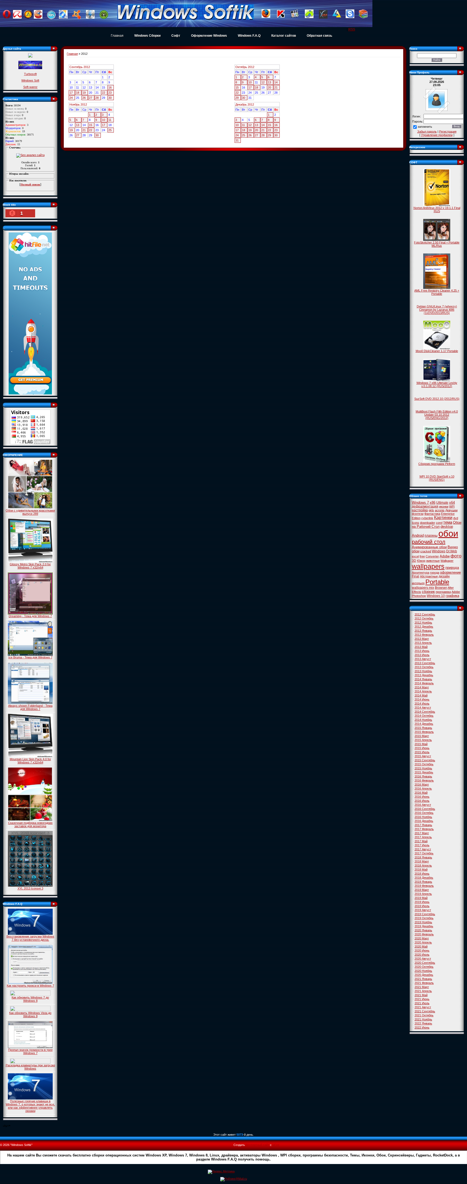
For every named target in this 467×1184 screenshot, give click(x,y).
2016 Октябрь (424, 812)
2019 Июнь (422, 902)
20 (269, 87)
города (434, 572)
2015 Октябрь (424, 764)
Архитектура (420, 572)
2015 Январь (423, 727)
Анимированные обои (429, 547)
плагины (431, 535)
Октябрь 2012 (244, 67)
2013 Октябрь (424, 667)
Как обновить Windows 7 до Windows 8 (30, 999)
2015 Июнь (422, 748)
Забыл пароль (427, 131)
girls (431, 510)
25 (110, 130)
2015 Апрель (423, 740)
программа (443, 591)
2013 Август (423, 659)
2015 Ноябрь (423, 768)
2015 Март (422, 736)
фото (456, 556)
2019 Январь (423, 881)
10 (250, 82)
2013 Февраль (424, 634)
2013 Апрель (423, 642)
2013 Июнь (422, 650)
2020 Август (423, 958)
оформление (450, 572)
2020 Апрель (423, 942)
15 (237, 87)
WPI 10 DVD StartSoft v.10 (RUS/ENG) (436, 478)
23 (110, 92)
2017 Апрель (423, 837)
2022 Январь (423, 1023)
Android (418, 535)
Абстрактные (429, 576)
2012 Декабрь (424, 626)
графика (452, 596)
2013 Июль (422, 655)
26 (84, 97)
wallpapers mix (423, 588)
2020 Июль (422, 954)
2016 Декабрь (424, 821)
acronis (440, 510)
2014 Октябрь (424, 715)
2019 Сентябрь (425, 914)
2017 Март (422, 833)
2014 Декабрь (424, 723)
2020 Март (422, 938)
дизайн (444, 576)
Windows (438, 551)
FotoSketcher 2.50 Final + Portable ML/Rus (436, 244)
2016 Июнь (422, 796)
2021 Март (422, 987)
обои (448, 534)
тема (447, 522)
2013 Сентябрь (425, 663)
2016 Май (421, 792)
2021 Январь (423, 978)
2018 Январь (423, 857)
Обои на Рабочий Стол (436, 524)
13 (269, 82)
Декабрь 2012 (244, 104)
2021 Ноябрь (423, 1019)
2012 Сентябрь (425, 614)
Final (415, 576)
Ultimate (442, 503)
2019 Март (422, 889)
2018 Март (422, 861)
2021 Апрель (423, 991)
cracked (425, 551)
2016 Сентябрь (425, 808)
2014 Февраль (424, 683)
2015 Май (421, 744)
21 (276, 87)
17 (71, 92)
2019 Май (421, 897)
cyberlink (427, 518)
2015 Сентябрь (425, 760)
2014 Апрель (423, 691)
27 (90, 97)
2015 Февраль (424, 731)
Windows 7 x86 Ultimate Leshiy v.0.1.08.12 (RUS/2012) (436, 384)
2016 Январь (423, 776)
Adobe (445, 556)
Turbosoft (30, 74)
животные (433, 560)
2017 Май (421, 841)
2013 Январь (423, 630)
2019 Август (423, 910)
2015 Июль (422, 752)
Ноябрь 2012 (78, 104)
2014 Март (422, 687)
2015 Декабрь (424, 772)
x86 (432, 502)
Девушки (451, 510)
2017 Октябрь (424, 853)
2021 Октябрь (424, 1015)
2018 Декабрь (424, 877)
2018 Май (421, 869)
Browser (441, 588)
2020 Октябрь (424, 966)
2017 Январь (423, 825)
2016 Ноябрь (423, 816)
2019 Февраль (424, 885)
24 (71, 97)
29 (237, 97)
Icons (415, 522)
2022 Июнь (422, 1027)
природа (452, 568)
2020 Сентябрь (425, 962)
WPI (452, 506)
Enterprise (448, 513)
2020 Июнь (422, 950)
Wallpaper (447, 560)
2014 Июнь (422, 699)
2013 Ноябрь (423, 671)
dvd (455, 518)
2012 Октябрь (424, 618)
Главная (117, 36)
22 (103, 92)
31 (237, 140)
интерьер (418, 583)
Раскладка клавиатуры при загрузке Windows (30, 1067)
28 (97, 97)
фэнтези (417, 513)
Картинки (443, 517)
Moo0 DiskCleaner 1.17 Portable (437, 351)
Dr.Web (451, 551)
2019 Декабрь (424, 926)
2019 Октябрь (424, 918)
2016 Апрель (423, 788)
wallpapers (428, 566)
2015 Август (423, 756)
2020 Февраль (424, 934)
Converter (432, 556)
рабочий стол (428, 542)
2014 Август (423, 707)
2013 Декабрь (424, 675)
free (422, 556)
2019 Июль (422, 906)
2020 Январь (423, 930)
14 (276, 82)
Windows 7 (420, 502)
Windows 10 (436, 596)
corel (439, 522)
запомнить (425, 126)
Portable (437, 582)
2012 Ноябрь (423, 622)
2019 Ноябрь (423, 922)
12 (263, 82)
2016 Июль (422, 800)
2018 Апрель (423, 865)
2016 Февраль (424, 780)
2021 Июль (422, 1003)
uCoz (275, 1144)
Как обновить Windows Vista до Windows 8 (30, 1014)
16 (110, 87)
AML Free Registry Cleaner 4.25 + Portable (436, 292)
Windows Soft (30, 80)
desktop (447, 527)
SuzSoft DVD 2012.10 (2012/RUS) (436, 398)
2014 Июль (422, 703)
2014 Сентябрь (425, 711)
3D (414, 561)
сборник (428, 592)
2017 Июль (422, 845)
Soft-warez (30, 87)
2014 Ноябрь (423, 719)
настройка (420, 510)
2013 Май (421, 646)
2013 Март (422, 638)
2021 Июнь (422, 999)
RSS (351, 29)
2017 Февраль (424, 829)
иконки (443, 506)
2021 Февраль (424, 983)
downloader (427, 522)
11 (109, 119)
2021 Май (421, 995)
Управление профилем (437, 135)
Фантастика (432, 513)
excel (415, 556)
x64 (452, 502)
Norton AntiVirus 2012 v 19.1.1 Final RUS (436, 209)
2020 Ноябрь (423, 970)
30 (110, 97)
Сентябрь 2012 (79, 67)
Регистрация (447, 131)
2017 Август (423, 849)
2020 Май (421, 946)
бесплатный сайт (257, 1144)
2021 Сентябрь (425, 1011)
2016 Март (422, 784)
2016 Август (423, 804)
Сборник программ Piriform (436, 463)
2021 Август (423, 1007)
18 (77, 92)
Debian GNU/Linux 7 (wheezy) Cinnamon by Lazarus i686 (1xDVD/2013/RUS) (437, 309)
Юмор (421, 560)
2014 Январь (423, 679)
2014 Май (421, 695)
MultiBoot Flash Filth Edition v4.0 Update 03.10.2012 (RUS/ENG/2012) (437, 415)
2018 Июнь (422, 873)
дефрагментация (425, 506)
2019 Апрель (423, 893)
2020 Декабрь (424, 974)
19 (84, 92)
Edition (416, 518)
